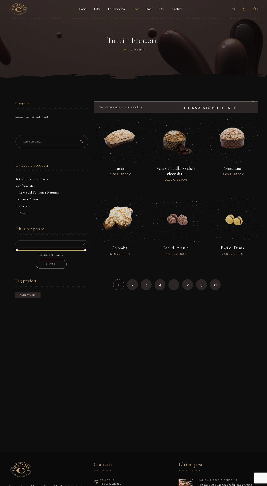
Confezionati (24, 186)
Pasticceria (23, 206)
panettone (28, 295)
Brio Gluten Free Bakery (32, 179)
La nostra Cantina (27, 199)
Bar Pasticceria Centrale (218, 480)
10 (215, 284)
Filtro (51, 264)
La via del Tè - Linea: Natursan (39, 192)
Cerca (81, 142)
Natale (23, 213)
